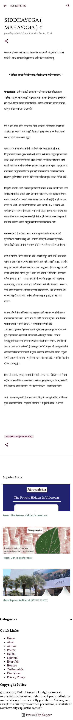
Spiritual (12, 658)
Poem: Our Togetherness (17, 557)
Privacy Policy (16, 677)
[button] (6, 41)
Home (11, 638)
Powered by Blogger (39, 715)
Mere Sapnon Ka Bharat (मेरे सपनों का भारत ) (25, 600)
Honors (12, 666)
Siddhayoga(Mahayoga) (19, 436)
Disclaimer (14, 673)
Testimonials (15, 670)
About (11, 642)
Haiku (11, 654)
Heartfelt (13, 662)
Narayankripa (18, 5)
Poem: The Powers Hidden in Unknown (25, 515)
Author (11, 646)
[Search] (68, 5)
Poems (11, 650)
